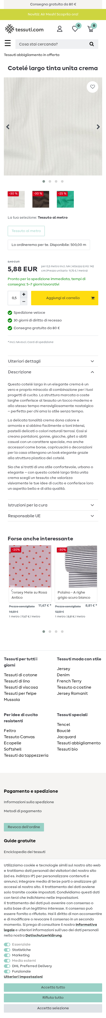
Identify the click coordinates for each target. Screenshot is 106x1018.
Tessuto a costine (74, 687)
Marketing (21, 955)
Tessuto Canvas (19, 737)
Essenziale (21, 944)
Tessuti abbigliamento (79, 743)
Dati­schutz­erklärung (43, 935)
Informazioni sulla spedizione (29, 802)
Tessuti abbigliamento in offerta (31, 55)
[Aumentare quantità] (23, 294)
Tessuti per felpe (20, 693)
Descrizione (19, 372)
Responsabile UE (24, 516)
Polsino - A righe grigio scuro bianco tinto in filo (74, 595)
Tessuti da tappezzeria (26, 755)
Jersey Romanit (72, 693)
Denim (63, 675)
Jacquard (66, 737)
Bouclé (63, 731)
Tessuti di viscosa (21, 687)
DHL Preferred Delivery (32, 966)
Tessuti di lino (17, 681)
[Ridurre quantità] (23, 301)
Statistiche (21, 950)
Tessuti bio (67, 749)
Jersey (63, 669)
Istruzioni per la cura (27, 505)
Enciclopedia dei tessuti (24, 852)
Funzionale (21, 971)
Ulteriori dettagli (24, 361)
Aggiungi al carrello (63, 298)
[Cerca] (91, 44)
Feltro (10, 731)
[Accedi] (59, 29)
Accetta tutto (53, 987)
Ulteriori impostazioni (23, 977)
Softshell (12, 749)
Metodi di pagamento (23, 811)
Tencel (63, 725)
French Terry (69, 681)
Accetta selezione (53, 1008)
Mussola (12, 700)
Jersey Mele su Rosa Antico (29, 595)
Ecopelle (12, 743)
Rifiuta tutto (53, 998)
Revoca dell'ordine (24, 827)
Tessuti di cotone (20, 675)
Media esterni (24, 961)
